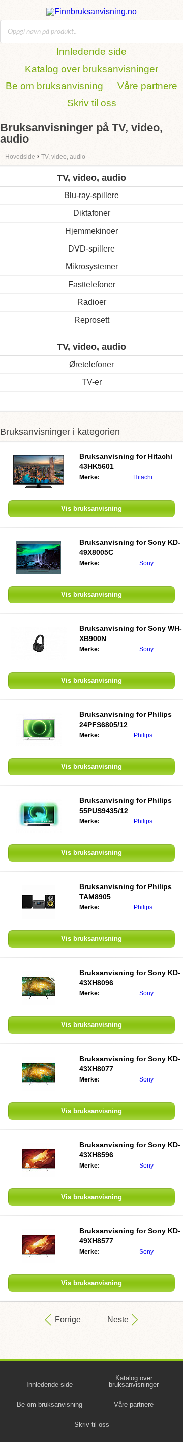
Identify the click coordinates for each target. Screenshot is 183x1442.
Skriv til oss (91, 103)
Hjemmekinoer (91, 231)
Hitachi (142, 477)
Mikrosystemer (92, 266)
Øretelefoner (91, 364)
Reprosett (91, 320)
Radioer (91, 302)
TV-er (92, 382)
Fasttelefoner (91, 284)
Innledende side (91, 51)
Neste (118, 1319)
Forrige (68, 1319)
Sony (146, 563)
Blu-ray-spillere (91, 195)
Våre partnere (147, 85)
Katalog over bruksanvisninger (91, 69)
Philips (143, 735)
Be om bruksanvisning (54, 85)
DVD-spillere (91, 248)
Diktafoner (91, 213)
